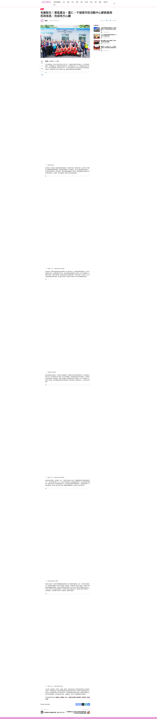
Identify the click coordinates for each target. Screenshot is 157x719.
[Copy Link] (109, 21)
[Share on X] (107, 21)
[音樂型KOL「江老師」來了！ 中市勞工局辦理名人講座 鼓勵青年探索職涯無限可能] (97, 48)
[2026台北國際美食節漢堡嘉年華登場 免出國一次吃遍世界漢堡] (97, 36)
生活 (101, 37)
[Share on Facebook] (105, 21)
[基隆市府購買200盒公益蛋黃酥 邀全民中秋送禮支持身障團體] (97, 42)
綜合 (42, 9)
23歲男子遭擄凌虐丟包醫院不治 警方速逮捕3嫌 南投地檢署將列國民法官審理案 (108, 29)
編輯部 (46, 20)
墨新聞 (46, 61)
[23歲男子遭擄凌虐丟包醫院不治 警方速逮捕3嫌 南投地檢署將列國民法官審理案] (97, 29)
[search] (114, 3)
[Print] (110, 21)
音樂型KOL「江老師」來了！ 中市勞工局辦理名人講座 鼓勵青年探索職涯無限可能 (108, 47)
